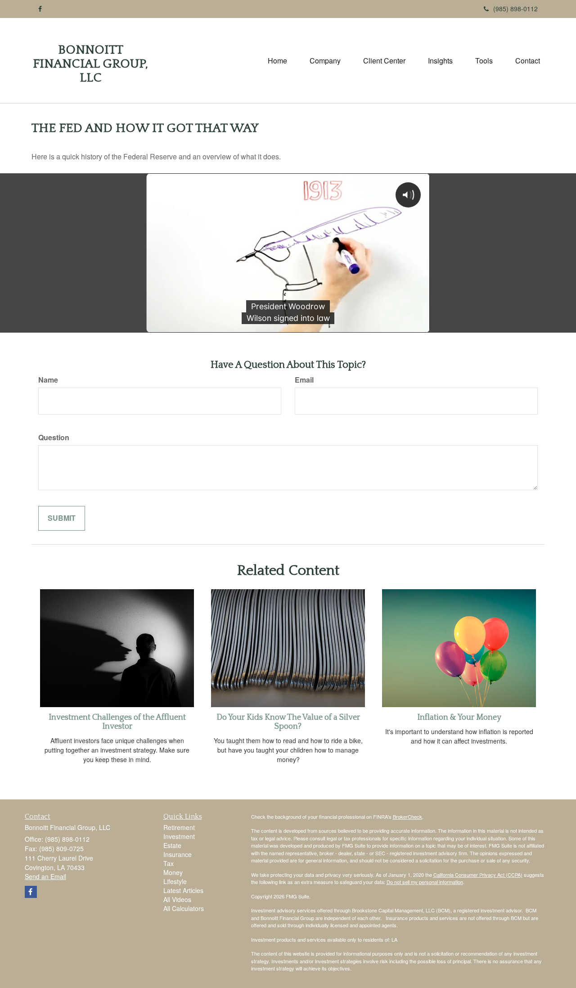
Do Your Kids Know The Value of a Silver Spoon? (288, 722)
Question (53, 437)
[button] (325, 61)
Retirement (179, 827)
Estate (172, 845)
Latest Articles (183, 890)
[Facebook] (40, 8)
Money (173, 872)
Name (48, 380)
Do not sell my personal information (425, 881)
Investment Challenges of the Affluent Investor (117, 722)
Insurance (177, 854)
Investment (179, 836)
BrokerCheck (407, 816)
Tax (168, 863)
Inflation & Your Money (459, 717)
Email (304, 380)
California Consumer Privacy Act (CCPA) (477, 874)
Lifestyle (175, 881)
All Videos (177, 899)
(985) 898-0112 (515, 8)
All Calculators (183, 908)
